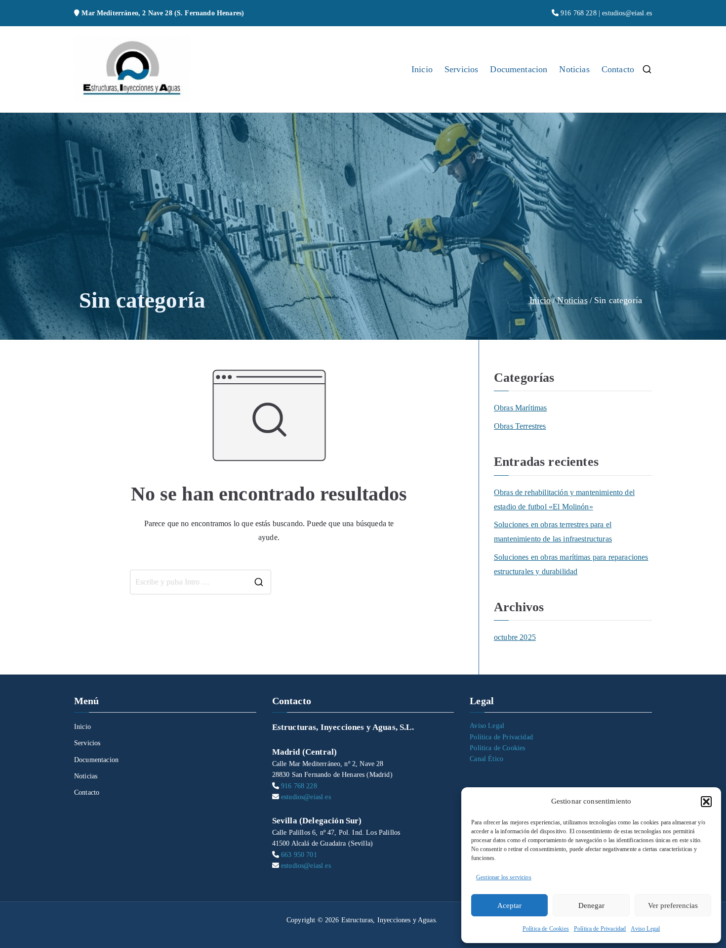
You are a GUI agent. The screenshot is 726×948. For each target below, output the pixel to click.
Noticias (574, 69)
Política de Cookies (546, 928)
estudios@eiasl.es (627, 13)
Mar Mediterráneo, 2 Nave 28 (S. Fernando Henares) (162, 13)
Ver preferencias (673, 905)
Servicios (461, 69)
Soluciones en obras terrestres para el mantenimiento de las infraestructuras (553, 531)
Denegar (591, 905)
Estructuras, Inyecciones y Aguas (388, 920)
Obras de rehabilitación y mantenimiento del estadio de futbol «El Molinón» (564, 499)
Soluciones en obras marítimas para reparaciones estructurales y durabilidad (571, 564)
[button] (706, 802)
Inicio (422, 69)
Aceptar (509, 905)
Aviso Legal (645, 928)
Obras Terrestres (520, 426)
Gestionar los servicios (503, 877)
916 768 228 (579, 13)
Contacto (618, 69)
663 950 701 (299, 854)
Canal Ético (486, 759)
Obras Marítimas (520, 408)
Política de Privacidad (600, 928)
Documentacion (518, 69)
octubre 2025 (515, 637)
